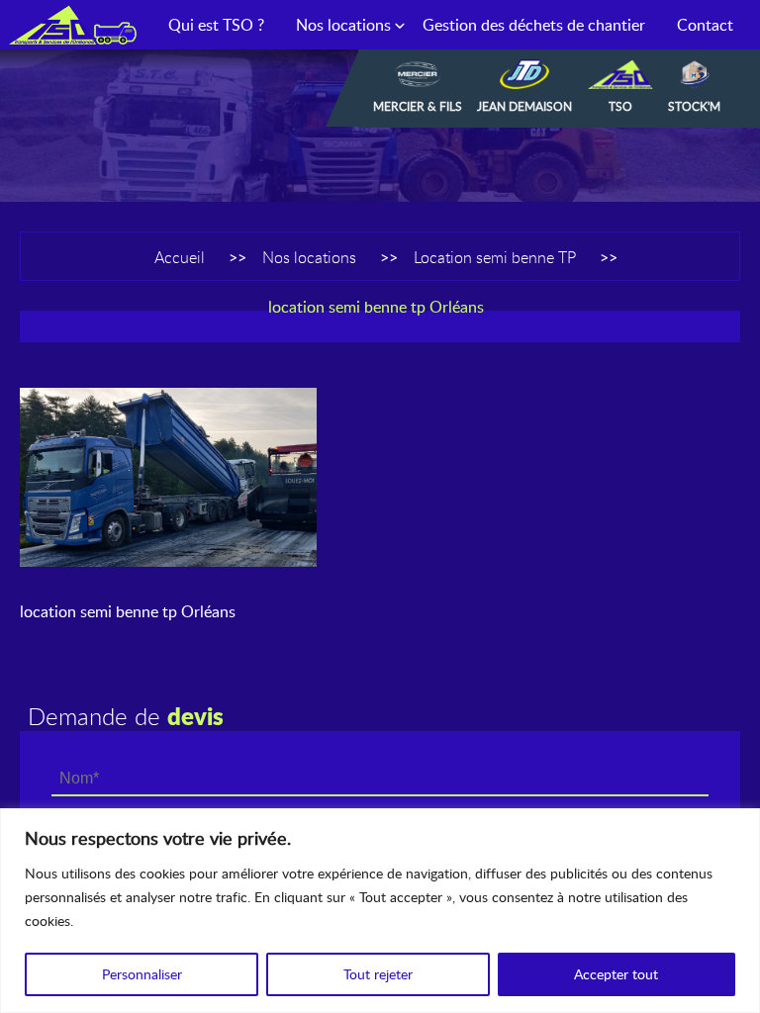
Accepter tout (616, 974)
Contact (705, 25)
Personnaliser (142, 974)
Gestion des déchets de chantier (534, 25)
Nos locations (343, 25)
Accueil (179, 257)
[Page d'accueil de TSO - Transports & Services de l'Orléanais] (72, 25)
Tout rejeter (378, 974)
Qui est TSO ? (216, 25)
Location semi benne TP (495, 257)
